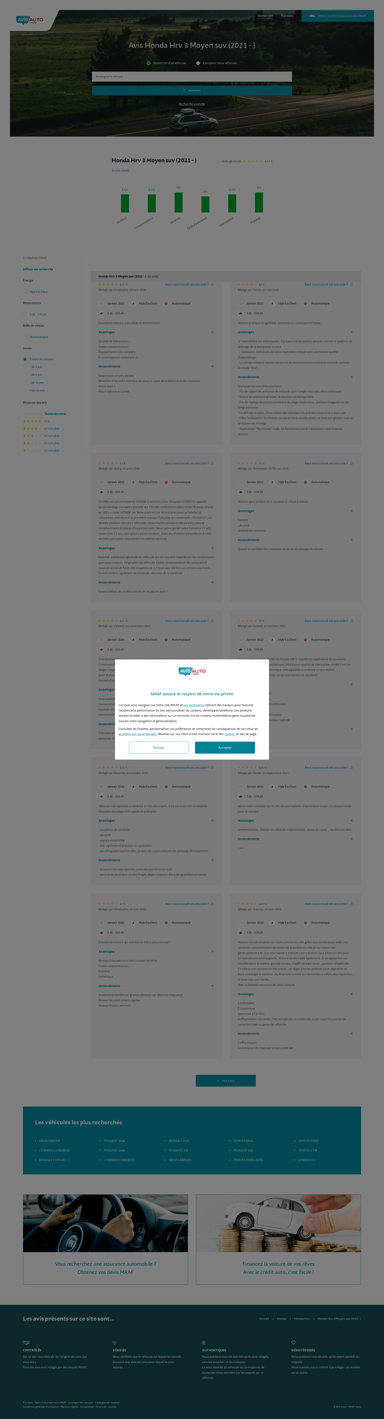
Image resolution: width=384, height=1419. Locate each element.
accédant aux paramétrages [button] (137, 734)
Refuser (159, 747)
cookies (229, 734)
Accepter (225, 747)
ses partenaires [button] (193, 705)
